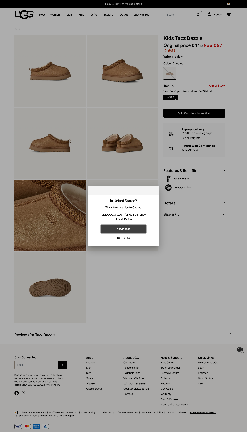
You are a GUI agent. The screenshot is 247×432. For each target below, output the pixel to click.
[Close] (154, 190)
